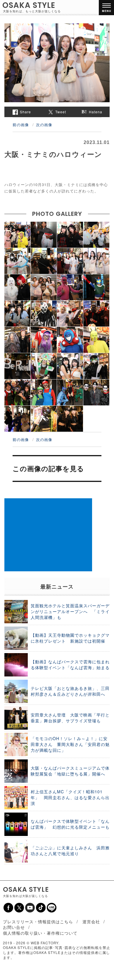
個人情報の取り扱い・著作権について (40, 933)
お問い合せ (14, 927)
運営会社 (91, 921)
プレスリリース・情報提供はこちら (38, 921)
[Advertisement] (48, 534)
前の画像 (21, 124)
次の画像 (44, 124)
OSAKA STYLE (28, 5)
